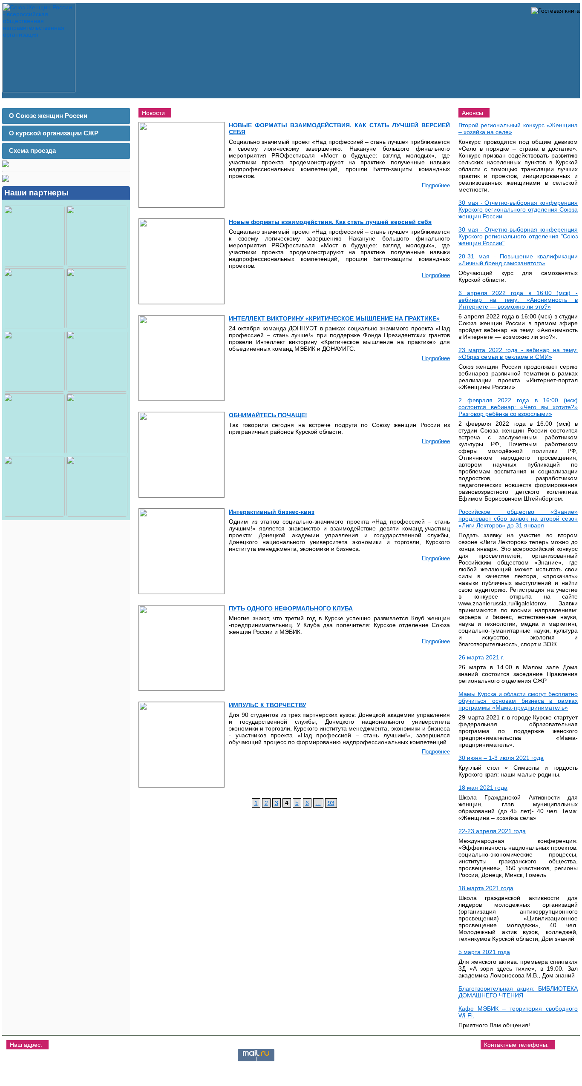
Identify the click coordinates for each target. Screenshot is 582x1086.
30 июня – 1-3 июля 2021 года (501, 757)
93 (331, 802)
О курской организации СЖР (53, 133)
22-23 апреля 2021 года (492, 831)
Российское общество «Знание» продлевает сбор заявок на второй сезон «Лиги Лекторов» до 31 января (518, 518)
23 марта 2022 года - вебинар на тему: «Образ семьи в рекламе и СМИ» (518, 353)
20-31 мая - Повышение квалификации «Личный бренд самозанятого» (518, 259)
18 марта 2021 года (485, 888)
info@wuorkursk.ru (535, 1063)
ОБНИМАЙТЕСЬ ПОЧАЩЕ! (268, 415)
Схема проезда (32, 150)
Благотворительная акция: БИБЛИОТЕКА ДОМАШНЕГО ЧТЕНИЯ (518, 992)
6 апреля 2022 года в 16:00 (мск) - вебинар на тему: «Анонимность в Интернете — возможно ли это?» (518, 299)
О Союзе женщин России (48, 115)
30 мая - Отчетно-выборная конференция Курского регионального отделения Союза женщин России (518, 209)
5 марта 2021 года (484, 951)
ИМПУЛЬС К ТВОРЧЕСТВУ (267, 705)
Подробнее (436, 185)
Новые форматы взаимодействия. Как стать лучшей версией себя (330, 221)
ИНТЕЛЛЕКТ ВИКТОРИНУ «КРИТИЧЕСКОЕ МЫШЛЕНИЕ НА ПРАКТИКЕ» (334, 318)
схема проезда (36, 1070)
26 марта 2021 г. (481, 657)
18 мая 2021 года (482, 787)
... (318, 802)
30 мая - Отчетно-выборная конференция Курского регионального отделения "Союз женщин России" (518, 236)
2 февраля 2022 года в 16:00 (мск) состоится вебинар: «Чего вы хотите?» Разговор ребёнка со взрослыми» (518, 407)
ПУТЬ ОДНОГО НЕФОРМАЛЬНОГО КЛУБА (291, 608)
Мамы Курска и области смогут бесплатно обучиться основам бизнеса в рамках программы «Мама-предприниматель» (518, 701)
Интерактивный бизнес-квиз (271, 511)
